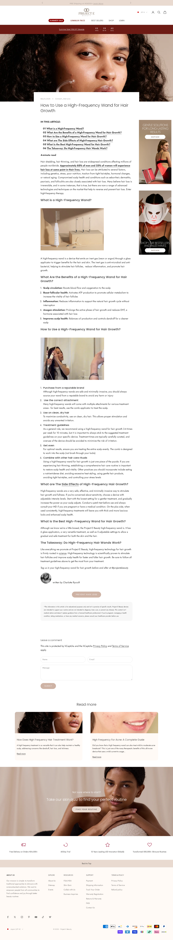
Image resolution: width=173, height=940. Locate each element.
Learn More (98, 3)
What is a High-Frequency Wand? (65, 128)
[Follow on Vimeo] (50, 917)
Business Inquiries (71, 894)
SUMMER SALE (56, 20)
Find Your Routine (86, 809)
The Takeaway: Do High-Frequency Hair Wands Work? (77, 148)
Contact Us (90, 907)
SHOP (111, 20)
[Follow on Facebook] (7, 917)
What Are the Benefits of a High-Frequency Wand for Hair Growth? (84, 132)
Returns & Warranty (93, 898)
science (62, 553)
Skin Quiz (67, 885)
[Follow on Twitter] (15, 917)
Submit (48, 686)
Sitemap (51, 885)
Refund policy (116, 889)
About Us (52, 880)
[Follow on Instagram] (22, 917)
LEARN (121, 20)
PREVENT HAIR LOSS (86, 594)
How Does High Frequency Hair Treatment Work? (45, 739)
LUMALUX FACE (78, 20)
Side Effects (70, 484)
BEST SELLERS (97, 20)
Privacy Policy (100, 646)
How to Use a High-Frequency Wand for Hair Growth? (77, 136)
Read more (21, 753)
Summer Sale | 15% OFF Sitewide (71, 29)
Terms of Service (120, 646)
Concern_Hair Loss (62, 99)
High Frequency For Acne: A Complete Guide (118, 739)
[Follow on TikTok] (43, 917)
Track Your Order (93, 889)
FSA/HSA (67, 880)
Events (50, 889)
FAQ (88, 903)
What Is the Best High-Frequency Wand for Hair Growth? (78, 144)
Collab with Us (69, 889)
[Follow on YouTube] (36, 917)
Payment (89, 880)
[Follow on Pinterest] (29, 917)
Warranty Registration (94, 894)
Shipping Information (94, 885)
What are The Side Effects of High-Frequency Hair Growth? (80, 140)
